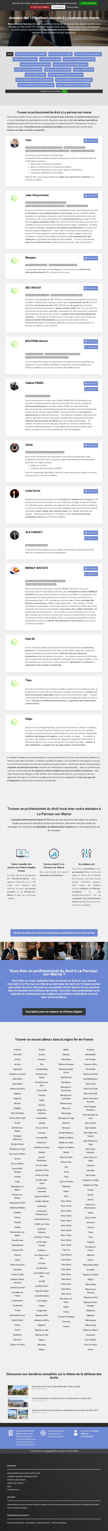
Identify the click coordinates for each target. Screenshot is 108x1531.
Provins (66, 1326)
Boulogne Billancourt (17, 1137)
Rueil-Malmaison (91, 1079)
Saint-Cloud (90, 1084)
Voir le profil (92, 141)
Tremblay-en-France (90, 1248)
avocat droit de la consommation (30, 54)
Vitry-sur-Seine (90, 1345)
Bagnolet (17, 1098)
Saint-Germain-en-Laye (90, 1116)
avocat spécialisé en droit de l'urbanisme (34, 80)
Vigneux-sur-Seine (90, 1275)
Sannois (90, 1165)
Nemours (66, 1128)
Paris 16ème (66, 1230)
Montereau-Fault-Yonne (66, 1071)
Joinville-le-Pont (42, 1170)
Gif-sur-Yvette (42, 1128)
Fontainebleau (42, 1069)
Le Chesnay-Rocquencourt (42, 1212)
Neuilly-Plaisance (66, 1133)
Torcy (90, 1237)
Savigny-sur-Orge (90, 1185)
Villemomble (90, 1284)
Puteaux (90, 1050)
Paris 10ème (66, 1201)
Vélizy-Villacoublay (90, 1265)
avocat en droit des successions (35, 64)
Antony (17, 1059)
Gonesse (42, 1133)
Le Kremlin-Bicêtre (42, 1219)
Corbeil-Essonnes (17, 1287)
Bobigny (17, 1108)
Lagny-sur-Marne (42, 1196)
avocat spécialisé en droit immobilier (73, 85)
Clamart (17, 1255)
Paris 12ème (66, 1211)
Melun (66, 1050)
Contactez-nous (13, 1490)
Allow (64, 91)
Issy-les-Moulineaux (42, 1159)
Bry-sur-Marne (17, 1164)
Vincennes (90, 1335)
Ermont (42, 1054)
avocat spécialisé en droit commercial (65, 74)
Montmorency (66, 1103)
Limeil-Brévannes (42, 1296)
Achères (17, 1050)
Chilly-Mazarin (17, 1245)
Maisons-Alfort (41, 1315)
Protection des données (16, 1480)
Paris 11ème (66, 1206)
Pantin (66, 1191)
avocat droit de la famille (60, 54)
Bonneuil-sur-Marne (17, 1129)
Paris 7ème (66, 1284)
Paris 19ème (66, 1245)
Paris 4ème (66, 1269)
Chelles (17, 1227)
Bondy (17, 1123)
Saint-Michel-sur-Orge (90, 1142)
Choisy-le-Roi (17, 1250)
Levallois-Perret (41, 1286)
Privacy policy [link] (73, 7)
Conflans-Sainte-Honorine (17, 1281)
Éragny (42, 1050)
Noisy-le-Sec (66, 1162)
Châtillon (17, 1213)
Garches (41, 1105)
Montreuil (66, 1108)
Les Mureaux (41, 1268)
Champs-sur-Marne (17, 1196)
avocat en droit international (57, 69)
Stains (90, 1213)
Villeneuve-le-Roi (91, 1297)
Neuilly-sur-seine (66, 1142)
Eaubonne (17, 1335)
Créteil (17, 1310)
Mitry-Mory (66, 1059)
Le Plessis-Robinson (41, 1230)
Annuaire (10, 1473)
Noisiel (66, 1152)
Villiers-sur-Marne (90, 1330)
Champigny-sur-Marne (17, 1188)
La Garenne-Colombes (42, 1190)
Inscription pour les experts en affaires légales (54, 1011)
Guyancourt (42, 1142)
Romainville (90, 1069)
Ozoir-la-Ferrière (66, 1182)
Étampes (42, 1059)
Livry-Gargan (42, 1301)
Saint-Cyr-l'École (91, 1089)
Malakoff (42, 1325)
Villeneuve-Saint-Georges (90, 1304)
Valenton (90, 1255)
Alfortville (17, 1054)
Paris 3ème (66, 1265)
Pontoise (66, 1322)
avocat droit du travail (50, 59)
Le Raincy (42, 1250)
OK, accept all (89, 3)
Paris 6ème (66, 1279)
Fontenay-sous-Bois (42, 1084)
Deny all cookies (41, 7)
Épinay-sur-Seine (17, 1345)
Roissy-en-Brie (90, 1064)
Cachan (17, 1177)
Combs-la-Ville (17, 1274)
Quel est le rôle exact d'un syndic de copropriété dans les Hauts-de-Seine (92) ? (65, 1410)
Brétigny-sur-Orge (17, 1149)
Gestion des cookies (15, 1483)
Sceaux (90, 1190)
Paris (66, 1196)
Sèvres (91, 1200)
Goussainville (41, 1138)
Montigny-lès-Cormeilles (66, 1097)
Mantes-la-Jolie (41, 1330)
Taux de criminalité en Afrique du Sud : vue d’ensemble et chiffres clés (61, 1398)
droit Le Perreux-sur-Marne (17, 1508)
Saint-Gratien (90, 1123)
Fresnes (41, 1095)
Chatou (17, 1217)
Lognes (42, 1306)
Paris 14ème (66, 1221)
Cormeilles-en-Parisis (17, 1294)
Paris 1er (66, 1250)
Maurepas (42, 1345)
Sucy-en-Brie (90, 1218)
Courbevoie (17, 1305)
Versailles (90, 1270)
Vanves (90, 1260)
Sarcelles (91, 1170)
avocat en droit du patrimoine (28, 69)
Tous (10, 54)
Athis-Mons (17, 1079)
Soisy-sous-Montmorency (91, 1206)
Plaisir (66, 1307)
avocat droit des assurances (88, 54)
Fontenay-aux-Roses (42, 1075)
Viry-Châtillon (90, 1340)
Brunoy (17, 1159)
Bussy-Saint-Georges (17, 1170)
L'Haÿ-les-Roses (41, 1291)
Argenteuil (17, 1069)
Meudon (66, 1054)
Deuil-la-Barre (17, 1320)
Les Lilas (41, 1263)
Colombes (17, 1270)
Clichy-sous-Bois (17, 1265)
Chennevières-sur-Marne (17, 1233)
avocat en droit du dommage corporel (70, 64)
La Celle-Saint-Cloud (42, 1181)
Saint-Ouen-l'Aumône (90, 1150)
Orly (66, 1167)
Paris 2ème (66, 1260)
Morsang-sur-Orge (66, 1118)
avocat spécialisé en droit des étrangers (73, 80)
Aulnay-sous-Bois (17, 1089)
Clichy (17, 1260)
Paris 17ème (66, 1235)
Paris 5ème (66, 1274)
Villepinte (90, 1315)
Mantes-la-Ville (41, 1335)
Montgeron (66, 1082)
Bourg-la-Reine (17, 1144)
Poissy (66, 1312)
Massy (42, 1340)
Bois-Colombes (17, 1113)
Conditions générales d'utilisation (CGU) (22, 1476)
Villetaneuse (90, 1320)
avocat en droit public (35, 74)
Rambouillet (90, 1054)
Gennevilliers (41, 1118)
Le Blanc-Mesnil (41, 1201)
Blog (9, 1486)
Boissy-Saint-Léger (17, 1118)
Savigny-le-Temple (91, 1180)
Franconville (42, 1090)
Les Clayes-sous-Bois (42, 1256)
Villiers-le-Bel (90, 1325)
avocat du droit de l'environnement (79, 59)
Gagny (42, 1100)
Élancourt (17, 1340)
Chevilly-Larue (17, 1240)
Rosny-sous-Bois (90, 1074)
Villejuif (91, 1279)
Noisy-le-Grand (66, 1157)
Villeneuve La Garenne (90, 1291)
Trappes (90, 1242)
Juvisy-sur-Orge (42, 1175)
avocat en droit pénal (83, 69)
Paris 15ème (66, 1225)
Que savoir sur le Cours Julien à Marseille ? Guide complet (56, 1386)
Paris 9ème (66, 1294)
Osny (66, 1177)
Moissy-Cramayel (66, 1064)
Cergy (17, 1182)
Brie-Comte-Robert (17, 1154)
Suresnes (91, 1222)
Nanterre (66, 1123)
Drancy (17, 1325)
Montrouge (66, 1113)
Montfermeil (66, 1077)
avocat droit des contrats (25, 59)
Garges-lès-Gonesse (42, 1111)
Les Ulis (42, 1281)
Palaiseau (66, 1186)
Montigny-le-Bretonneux (66, 1088)
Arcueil (17, 1064)
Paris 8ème (66, 1289)
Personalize (58, 7)
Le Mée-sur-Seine (41, 1224)
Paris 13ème (66, 1216)
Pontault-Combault (66, 1317)
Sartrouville (90, 1175)
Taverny (90, 1227)
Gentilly (42, 1123)
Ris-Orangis (90, 1059)
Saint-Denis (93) (90, 1094)
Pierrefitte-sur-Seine (66, 1300)
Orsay (66, 1172)
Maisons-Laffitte (42, 1320)
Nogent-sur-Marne (66, 1147)
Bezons (17, 1103)
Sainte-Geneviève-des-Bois (90, 1100)
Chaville (17, 1222)
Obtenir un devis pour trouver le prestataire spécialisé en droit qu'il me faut (54, 932)
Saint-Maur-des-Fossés (91, 1134)
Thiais (90, 1232)
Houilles (42, 1152)
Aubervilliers (17, 1084)
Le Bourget (41, 1206)
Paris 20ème (66, 1255)
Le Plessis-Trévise (42, 1237)
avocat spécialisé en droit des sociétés (36, 85)
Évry (42, 1064)
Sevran (91, 1195)
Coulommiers (17, 1301)
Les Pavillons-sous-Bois (42, 1274)
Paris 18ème (66, 1240)
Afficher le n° (92, 347)
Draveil (17, 1330)
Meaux (42, 1350)
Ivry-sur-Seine (42, 1165)
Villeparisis (90, 1310)
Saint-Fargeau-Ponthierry (90, 1108)
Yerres (90, 1350)
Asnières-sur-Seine (17, 1074)
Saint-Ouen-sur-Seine (90, 1159)
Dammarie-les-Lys (17, 1315)
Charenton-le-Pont (17, 1203)
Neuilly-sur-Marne (66, 1138)
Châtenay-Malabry (17, 1208)
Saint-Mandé (90, 1128)
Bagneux (17, 1094)
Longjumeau (42, 1310)
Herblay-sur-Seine (41, 1147)
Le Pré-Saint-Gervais (41, 1243)
